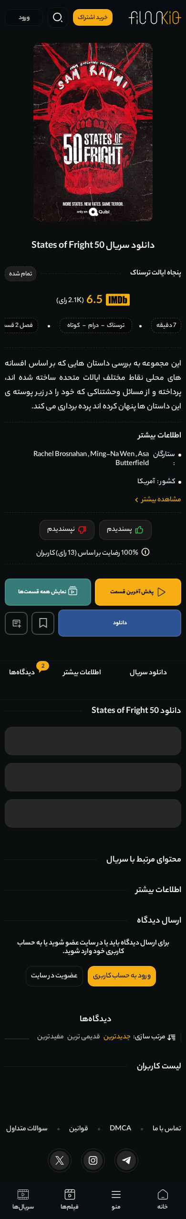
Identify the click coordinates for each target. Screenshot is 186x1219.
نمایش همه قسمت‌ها (42, 592)
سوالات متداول (27, 1129)
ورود (24, 18)
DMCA (120, 1129)
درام (93, 326)
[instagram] (93, 1160)
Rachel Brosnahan (60, 455)
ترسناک (115, 326)
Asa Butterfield (132, 459)
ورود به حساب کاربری (122, 976)
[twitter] (60, 1160)
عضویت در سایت (54, 976)
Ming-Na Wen (112, 455)
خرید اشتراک (93, 18)
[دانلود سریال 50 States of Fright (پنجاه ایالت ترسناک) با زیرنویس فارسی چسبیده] (93, 132)
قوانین (78, 1129)
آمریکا (146, 482)
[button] (16, 623)
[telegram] (126, 1160)
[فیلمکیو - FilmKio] (155, 18)
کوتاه (73, 326)
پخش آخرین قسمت (132, 592)
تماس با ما (167, 1129)
